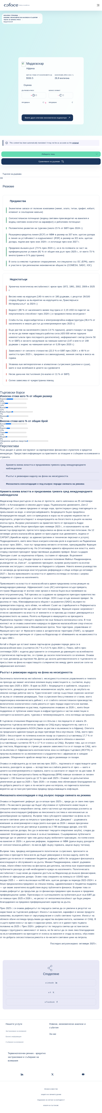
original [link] (75, 143)
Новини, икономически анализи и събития (67, 1026)
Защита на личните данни (51, 1094)
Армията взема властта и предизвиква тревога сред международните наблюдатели (46, 467)
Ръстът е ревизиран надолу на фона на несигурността (37, 476)
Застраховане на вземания (16, 1031)
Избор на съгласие (51, 1105)
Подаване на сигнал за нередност (51, 1100)
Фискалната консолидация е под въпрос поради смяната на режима (45, 484)
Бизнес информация (13, 1037)
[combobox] (51, 174)
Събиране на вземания (15, 1042)
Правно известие (51, 1089)
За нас (52, 1034)
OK (1, 178)
